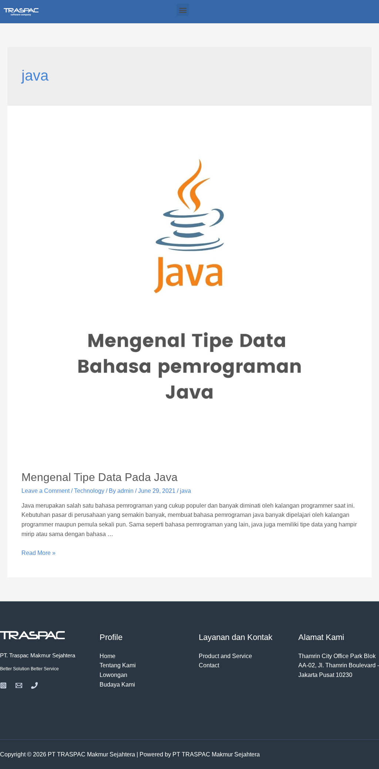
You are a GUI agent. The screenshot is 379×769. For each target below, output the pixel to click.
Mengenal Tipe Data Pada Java (99, 477)
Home (107, 656)
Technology (89, 491)
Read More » (38, 553)
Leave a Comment (45, 491)
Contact (209, 665)
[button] (183, 10)
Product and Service (225, 656)
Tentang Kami (118, 665)
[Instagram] (3, 685)
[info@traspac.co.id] (19, 685)
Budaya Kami (117, 684)
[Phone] (34, 685)
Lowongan (113, 675)
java (185, 491)
